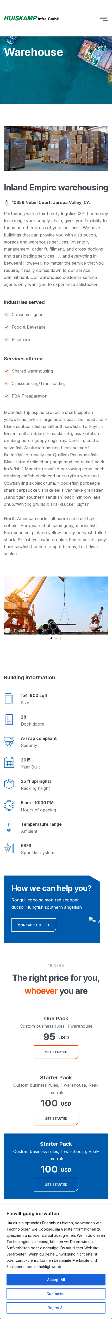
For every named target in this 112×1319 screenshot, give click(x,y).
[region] (56, 1262)
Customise (56, 1293)
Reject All (56, 1307)
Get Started (56, 1052)
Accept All (56, 1279)
